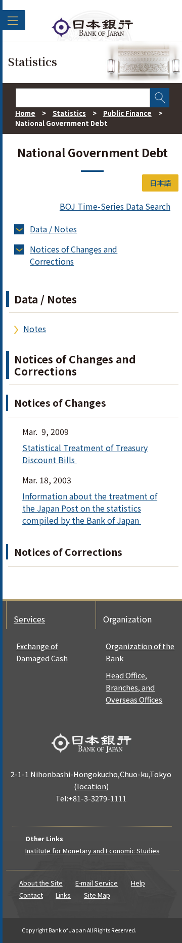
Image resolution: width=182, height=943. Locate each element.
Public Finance (127, 113)
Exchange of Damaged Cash (42, 652)
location (91, 786)
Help (138, 883)
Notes (34, 329)
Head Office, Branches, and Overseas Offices (134, 687)
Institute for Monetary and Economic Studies (92, 850)
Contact (31, 895)
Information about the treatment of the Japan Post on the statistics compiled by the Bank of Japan (89, 508)
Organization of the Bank (140, 652)
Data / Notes (53, 229)
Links (63, 895)
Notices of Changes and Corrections (73, 255)
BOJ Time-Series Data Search (115, 206)
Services (29, 619)
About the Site (41, 883)
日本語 (160, 182)
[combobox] (83, 97)
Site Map (97, 895)
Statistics (69, 113)
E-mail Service (96, 883)
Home (25, 113)
